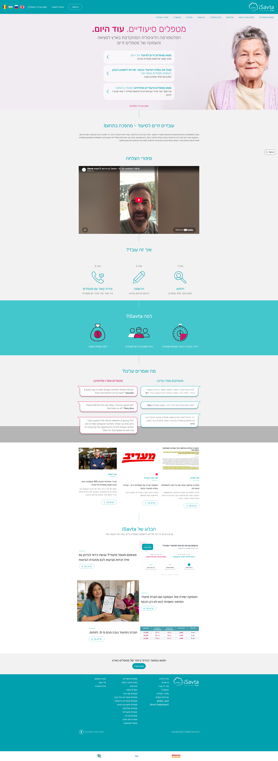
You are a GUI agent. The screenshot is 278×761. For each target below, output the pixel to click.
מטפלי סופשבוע (130, 723)
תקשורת (177, 17)
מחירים (189, 17)
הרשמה (75, 7)
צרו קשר (102, 682)
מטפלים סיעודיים (266, 17)
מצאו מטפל (139, 666)
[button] (270, 152)
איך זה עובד (163, 686)
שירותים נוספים (162, 697)
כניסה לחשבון (58, 7)
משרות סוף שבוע (130, 719)
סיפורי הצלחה (162, 17)
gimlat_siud (163, 701)
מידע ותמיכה (215, 17)
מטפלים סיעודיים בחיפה (127, 704)
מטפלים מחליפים (130, 708)
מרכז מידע (164, 678)
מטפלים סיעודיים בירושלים (126, 701)
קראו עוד (192, 505)
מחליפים (230, 17)
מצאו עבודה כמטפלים (37, 7)
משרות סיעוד (131, 689)
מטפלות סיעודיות (130, 712)
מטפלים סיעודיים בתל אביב (125, 697)
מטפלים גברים (131, 715)
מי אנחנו (201, 17)
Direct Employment (159, 704)
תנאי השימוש (100, 678)
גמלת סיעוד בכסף (246, 17)
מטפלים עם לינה (130, 693)
